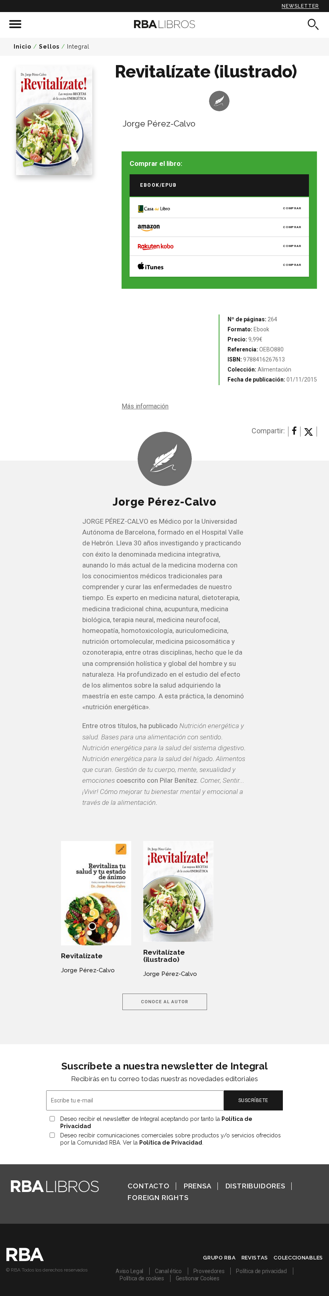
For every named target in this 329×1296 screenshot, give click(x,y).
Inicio (22, 46)
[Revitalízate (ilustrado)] (178, 891)
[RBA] (25, 1259)
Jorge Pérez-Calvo (159, 123)
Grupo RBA (219, 1258)
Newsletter (300, 6)
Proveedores (209, 1271)
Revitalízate (82, 956)
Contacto (148, 1186)
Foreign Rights (158, 1198)
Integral (78, 46)
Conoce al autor (165, 1001)
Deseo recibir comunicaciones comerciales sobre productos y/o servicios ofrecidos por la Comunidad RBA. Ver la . (170, 1139)
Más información (145, 406)
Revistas (255, 1258)
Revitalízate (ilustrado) (164, 955)
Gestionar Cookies (197, 1278)
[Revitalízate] (96, 893)
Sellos (49, 46)
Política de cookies (142, 1278)
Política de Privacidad (170, 1142)
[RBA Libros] (164, 24)
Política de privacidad (261, 1271)
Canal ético (168, 1271)
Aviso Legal (129, 1271)
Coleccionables (298, 1258)
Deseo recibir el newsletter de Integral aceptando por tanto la (156, 1122)
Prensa (197, 1186)
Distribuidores (255, 1186)
